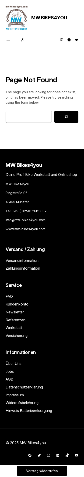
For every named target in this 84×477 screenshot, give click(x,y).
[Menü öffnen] (8, 40)
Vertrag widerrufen (42, 471)
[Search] (66, 117)
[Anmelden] (22, 40)
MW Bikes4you (49, 18)
